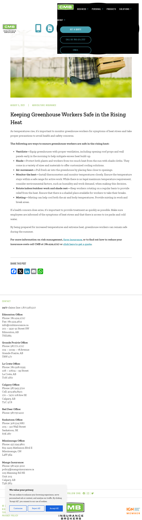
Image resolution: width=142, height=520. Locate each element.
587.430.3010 (17, 465)
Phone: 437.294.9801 (13, 444)
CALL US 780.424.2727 (75, 40)
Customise (18, 508)
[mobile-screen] (38, 28)
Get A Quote (75, 29)
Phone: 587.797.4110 (13, 412)
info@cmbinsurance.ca (15, 325)
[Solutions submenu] (131, 9)
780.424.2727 (17, 318)
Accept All (54, 508)
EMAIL (75, 50)
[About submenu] (64, 20)
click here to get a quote (77, 244)
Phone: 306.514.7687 (13, 423)
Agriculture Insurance (44, 105)
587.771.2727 (17, 346)
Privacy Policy (10, 516)
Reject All (36, 508)
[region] (36, 499)
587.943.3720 (17, 388)
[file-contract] (49, 28)
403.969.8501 (15, 391)
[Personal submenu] (102, 9)
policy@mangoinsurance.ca (18, 469)
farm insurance (72, 239)
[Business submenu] (87, 9)
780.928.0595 (18, 367)
